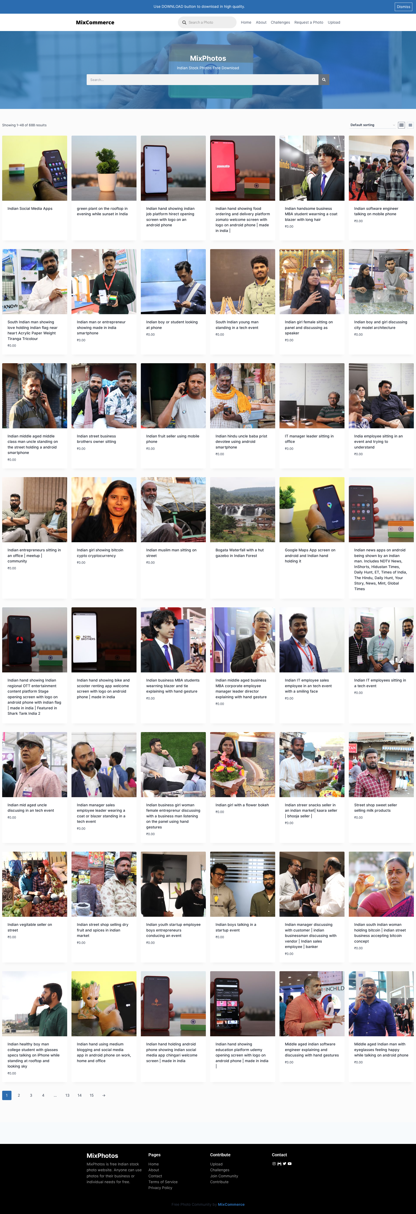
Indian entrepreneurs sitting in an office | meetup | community (34, 555)
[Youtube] (290, 1164)
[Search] (323, 79)
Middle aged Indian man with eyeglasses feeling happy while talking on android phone (381, 1049)
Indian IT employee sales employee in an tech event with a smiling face (308, 685)
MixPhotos (102, 1155)
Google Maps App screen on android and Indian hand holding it (310, 555)
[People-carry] (279, 1164)
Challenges (280, 22)
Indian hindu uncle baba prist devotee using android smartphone (241, 441)
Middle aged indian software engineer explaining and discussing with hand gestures (312, 1049)
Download (17, 221)
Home (246, 22)
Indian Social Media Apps (30, 208)
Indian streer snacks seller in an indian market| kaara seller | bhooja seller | (311, 810)
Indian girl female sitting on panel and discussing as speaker (309, 327)
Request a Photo (308, 22)
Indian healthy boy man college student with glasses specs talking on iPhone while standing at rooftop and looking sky (34, 1055)
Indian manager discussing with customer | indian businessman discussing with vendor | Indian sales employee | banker (310, 935)
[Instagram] (274, 1164)
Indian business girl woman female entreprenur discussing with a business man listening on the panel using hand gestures (173, 816)
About (261, 22)
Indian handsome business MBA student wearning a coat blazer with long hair (311, 214)
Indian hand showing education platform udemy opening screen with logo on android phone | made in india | (242, 1055)
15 (92, 1095)
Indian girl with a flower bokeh (242, 805)
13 (67, 1095)
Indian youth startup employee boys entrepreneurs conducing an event (173, 930)
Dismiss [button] (403, 7)
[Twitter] (284, 1164)
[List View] (410, 125)
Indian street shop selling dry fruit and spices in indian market (102, 930)
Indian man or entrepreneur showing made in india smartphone (101, 327)
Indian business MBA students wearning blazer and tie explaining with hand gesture (173, 685)
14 (80, 1095)
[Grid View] (401, 125)
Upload (334, 22)
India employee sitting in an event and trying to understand (378, 441)
